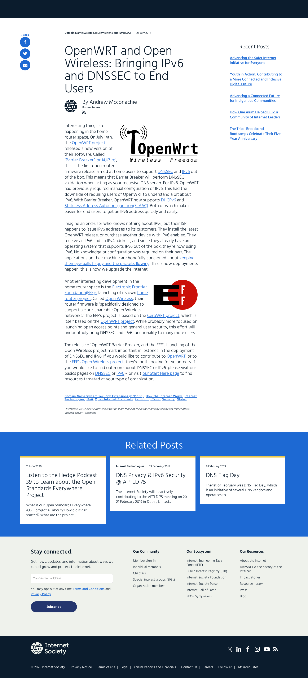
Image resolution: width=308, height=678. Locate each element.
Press (243, 590)
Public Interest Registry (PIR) (206, 571)
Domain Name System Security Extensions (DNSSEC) (104, 396)
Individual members (147, 567)
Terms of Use (106, 667)
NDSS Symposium (199, 596)
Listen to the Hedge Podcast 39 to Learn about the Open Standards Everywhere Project (61, 485)
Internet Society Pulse (201, 584)
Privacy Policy (41, 594)
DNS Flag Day (223, 475)
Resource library (251, 584)
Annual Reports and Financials (154, 667)
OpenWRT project (88, 143)
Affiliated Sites (248, 667)
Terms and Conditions (89, 589)
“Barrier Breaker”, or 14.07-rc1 (90, 160)
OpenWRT (176, 356)
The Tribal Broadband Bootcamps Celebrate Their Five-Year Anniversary (256, 134)
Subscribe (54, 607)
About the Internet (253, 561)
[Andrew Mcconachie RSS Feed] (84, 112)
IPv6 (186, 171)
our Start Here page (160, 373)
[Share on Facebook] (25, 42)
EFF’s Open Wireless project (98, 362)
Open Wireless (119, 298)
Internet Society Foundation (206, 577)
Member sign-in (144, 561)
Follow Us (225, 667)
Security (168, 399)
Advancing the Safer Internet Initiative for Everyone (253, 61)
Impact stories (250, 577)
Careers (207, 667)
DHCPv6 (168, 200)
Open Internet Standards (114, 399)
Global (182, 399)
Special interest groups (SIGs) (154, 579)
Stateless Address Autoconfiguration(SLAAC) (106, 205)
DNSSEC (165, 171)
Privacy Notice (81, 667)
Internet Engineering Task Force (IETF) (204, 563)
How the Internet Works (164, 396)
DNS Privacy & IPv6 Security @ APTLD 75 (151, 479)
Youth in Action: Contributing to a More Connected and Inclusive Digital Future (256, 79)
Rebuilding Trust (147, 399)
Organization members (149, 586)
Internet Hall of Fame (201, 590)
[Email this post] (25, 65)
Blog (243, 596)
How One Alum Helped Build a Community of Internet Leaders (255, 115)
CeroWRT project (163, 315)
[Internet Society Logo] (50, 648)
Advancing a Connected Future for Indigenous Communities (255, 99)
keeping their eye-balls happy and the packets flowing (129, 261)
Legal (124, 667)
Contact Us (189, 667)
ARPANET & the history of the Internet (261, 569)
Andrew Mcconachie (113, 102)
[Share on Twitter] (25, 53)
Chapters (139, 573)
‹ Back (25, 35)
